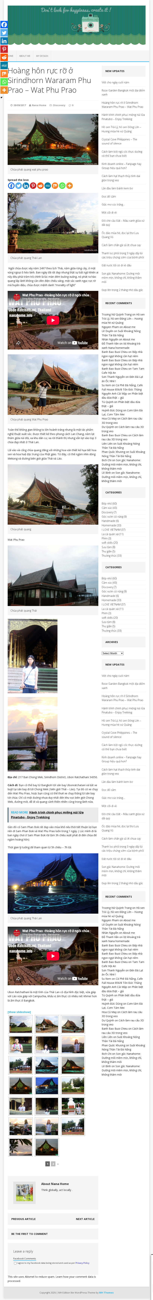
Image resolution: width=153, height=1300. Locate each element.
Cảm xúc (107, 508)
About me (24, 56)
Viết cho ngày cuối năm (115, 82)
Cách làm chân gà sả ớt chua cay (121, 245)
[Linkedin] (26, 185)
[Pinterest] (33, 185)
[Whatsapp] (62, 185)
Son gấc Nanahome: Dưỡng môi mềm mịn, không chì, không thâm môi (122, 278)
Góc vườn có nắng (112, 516)
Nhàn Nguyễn (110, 339)
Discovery (59, 105)
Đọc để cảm (109, 196)
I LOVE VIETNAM (111, 529)
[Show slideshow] (19, 1012)
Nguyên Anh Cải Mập (114, 393)
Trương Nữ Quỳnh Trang (117, 314)
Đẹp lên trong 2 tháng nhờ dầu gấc (122, 290)
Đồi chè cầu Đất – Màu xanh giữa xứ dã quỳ (123, 222)
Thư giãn (107, 551)
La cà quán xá (110, 534)
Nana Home (39, 105)
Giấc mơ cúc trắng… (113, 204)
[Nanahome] (76, 25)
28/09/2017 (19, 105)
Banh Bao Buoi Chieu (115, 352)
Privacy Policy (82, 1262)
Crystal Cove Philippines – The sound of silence (119, 141)
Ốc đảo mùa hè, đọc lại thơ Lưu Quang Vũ (120, 235)
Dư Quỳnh (108, 427)
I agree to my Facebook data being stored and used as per (53, 1262)
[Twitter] (18, 185)
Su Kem (106, 385)
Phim (105, 538)
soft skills (107, 542)
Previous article (23, 1219)
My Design (42, 56)
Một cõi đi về (109, 212)
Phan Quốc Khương (113, 452)
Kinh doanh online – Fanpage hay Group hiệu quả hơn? (121, 166)
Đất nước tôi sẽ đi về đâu (116, 265)
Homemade (109, 525)
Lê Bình (106, 472)
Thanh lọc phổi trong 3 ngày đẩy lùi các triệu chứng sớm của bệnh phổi (123, 255)
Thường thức (109, 555)
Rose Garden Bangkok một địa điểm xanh (123, 92)
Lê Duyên (107, 331)
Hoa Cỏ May (109, 418)
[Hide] (1, 97)
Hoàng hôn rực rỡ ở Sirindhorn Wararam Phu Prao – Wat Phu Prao (122, 105)
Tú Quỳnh (107, 402)
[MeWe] (47, 185)
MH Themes (106, 1292)
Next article (85, 1219)
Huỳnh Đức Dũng (112, 410)
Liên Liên (107, 443)
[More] (69, 185)
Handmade (108, 521)
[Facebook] (11, 185)
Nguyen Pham (110, 327)
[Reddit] (40, 185)
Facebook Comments (24, 1258)
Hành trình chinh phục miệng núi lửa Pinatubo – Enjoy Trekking (123, 117)
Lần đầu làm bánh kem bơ (117, 188)
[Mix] (55, 185)
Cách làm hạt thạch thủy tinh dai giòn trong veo (121, 178)
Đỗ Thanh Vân (110, 343)
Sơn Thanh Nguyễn (113, 377)
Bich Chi (106, 460)
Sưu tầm (107, 547)
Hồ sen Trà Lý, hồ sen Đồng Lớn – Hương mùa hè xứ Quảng (121, 129)
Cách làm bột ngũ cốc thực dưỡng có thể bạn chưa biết (122, 153)
